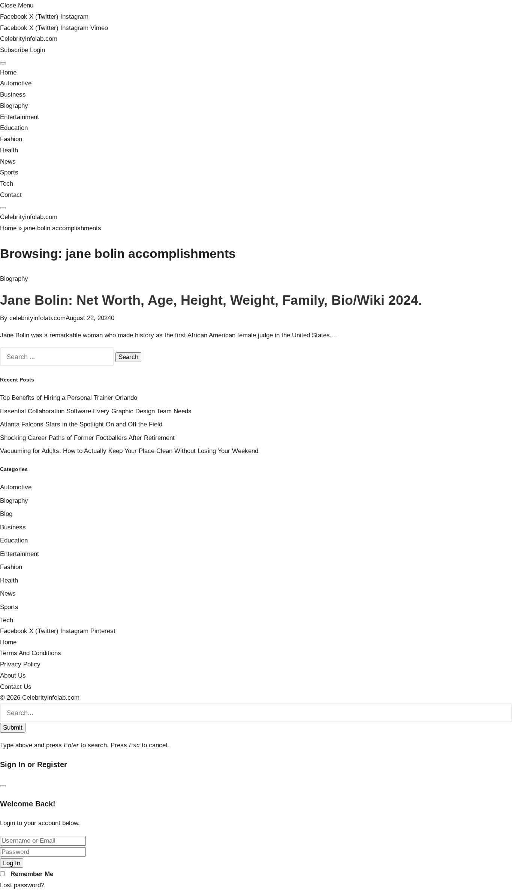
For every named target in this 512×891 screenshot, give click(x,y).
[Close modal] (3, 786)
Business (13, 94)
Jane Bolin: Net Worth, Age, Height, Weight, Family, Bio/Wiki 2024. (211, 300)
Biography (14, 105)
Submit (12, 727)
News (8, 161)
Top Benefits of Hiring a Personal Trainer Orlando (68, 397)
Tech (6, 183)
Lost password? (22, 885)
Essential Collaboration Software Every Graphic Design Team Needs (96, 411)
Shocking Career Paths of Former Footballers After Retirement (87, 437)
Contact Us (15, 686)
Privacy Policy (20, 664)
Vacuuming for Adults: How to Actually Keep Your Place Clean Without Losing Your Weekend (129, 450)
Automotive (15, 83)
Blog (6, 513)
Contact (11, 194)
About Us (13, 675)
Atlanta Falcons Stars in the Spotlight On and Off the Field (81, 424)
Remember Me (31, 874)
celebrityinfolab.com (37, 318)
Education (14, 127)
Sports (9, 172)
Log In (11, 863)
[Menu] (3, 63)
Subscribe (15, 50)
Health (9, 150)
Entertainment (19, 117)
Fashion (11, 139)
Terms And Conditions (30, 653)
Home (8, 72)
